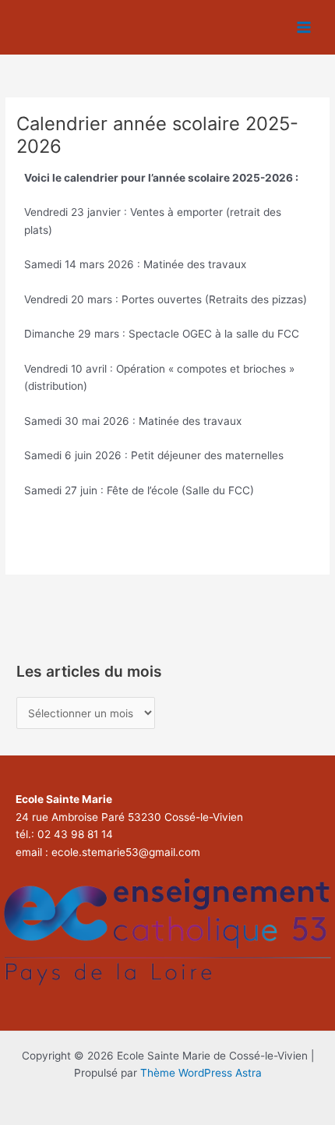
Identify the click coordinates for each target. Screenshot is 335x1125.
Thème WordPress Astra (201, 1073)
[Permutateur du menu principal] (304, 28)
